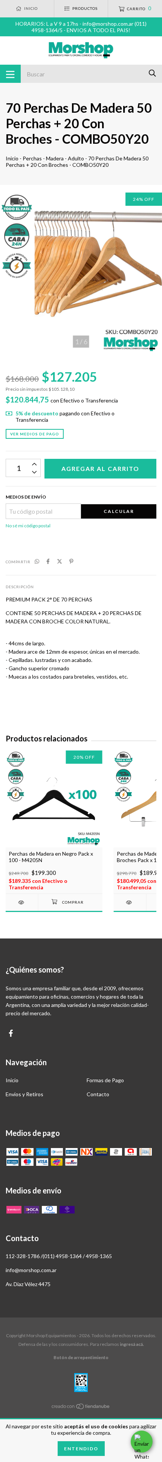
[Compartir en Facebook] (48, 561)
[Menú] (10, 74)
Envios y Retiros (24, 1094)
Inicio (12, 158)
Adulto (76, 158)
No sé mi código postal (28, 525)
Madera (55, 158)
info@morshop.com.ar (31, 1270)
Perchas (32, 158)
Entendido (81, 1448)
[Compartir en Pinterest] (71, 561)
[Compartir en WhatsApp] (37, 561)
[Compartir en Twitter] (59, 561)
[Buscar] (152, 73)
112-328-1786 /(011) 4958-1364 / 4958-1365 (59, 1256)
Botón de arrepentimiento (81, 1357)
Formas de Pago (105, 1080)
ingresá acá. (132, 1344)
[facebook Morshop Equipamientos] (11, 1033)
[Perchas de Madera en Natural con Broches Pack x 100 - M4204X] (130, 902)
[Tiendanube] (81, 1407)
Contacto (98, 1094)
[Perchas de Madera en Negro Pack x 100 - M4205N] (22, 902)
